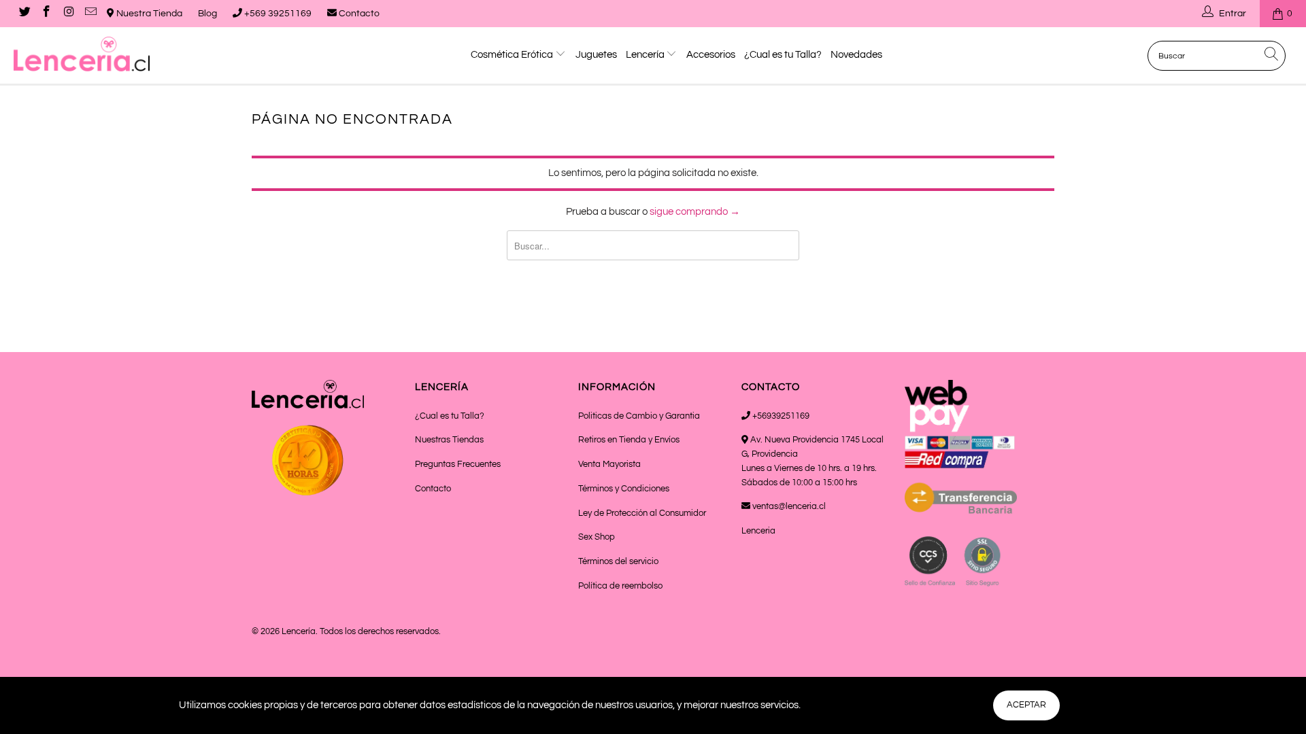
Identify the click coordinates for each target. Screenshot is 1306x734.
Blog (207, 13)
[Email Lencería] (90, 13)
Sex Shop (596, 537)
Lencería (646, 55)
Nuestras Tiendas (449, 439)
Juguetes (596, 55)
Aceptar (1026, 705)
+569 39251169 (277, 13)
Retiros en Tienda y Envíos (629, 439)
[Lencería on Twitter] (24, 13)
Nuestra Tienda (148, 13)
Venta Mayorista (609, 464)
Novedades (856, 55)
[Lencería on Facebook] (46, 13)
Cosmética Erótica (513, 55)
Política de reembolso (620, 586)
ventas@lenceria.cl (788, 506)
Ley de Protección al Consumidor (642, 513)
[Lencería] (111, 54)
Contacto (358, 13)
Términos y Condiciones (623, 488)
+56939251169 (779, 416)
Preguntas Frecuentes (458, 464)
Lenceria (758, 531)
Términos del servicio (618, 561)
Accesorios (710, 55)
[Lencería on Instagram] (68, 13)
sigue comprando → (695, 212)
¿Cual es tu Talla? (783, 55)
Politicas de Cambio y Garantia (639, 416)
